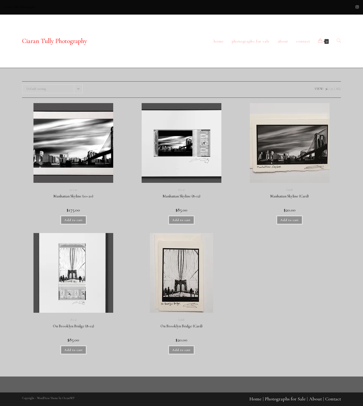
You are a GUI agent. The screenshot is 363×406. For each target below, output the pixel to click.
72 (331, 89)
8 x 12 (181, 190)
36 (326, 89)
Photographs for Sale (285, 399)
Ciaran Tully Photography (54, 41)
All (338, 89)
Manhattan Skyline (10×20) (73, 196)
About (315, 399)
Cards (289, 190)
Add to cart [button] (73, 220)
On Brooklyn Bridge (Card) (181, 326)
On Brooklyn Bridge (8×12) (73, 326)
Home (255, 399)
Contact (333, 399)
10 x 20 (73, 190)
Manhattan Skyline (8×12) (181, 196)
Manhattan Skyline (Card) (289, 196)
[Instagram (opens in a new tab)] (356, 7)
